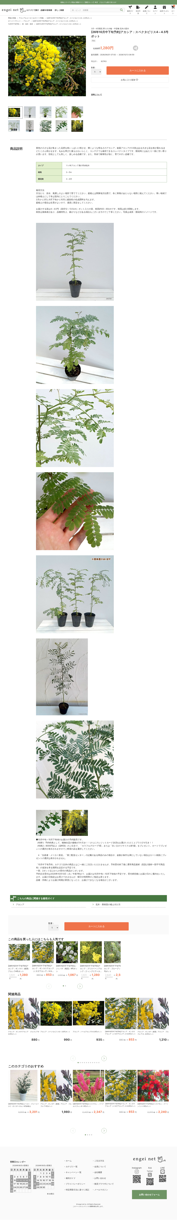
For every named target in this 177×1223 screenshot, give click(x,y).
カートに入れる (137, 70)
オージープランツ (14, 21)
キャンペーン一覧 (73, 1172)
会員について (100, 1166)
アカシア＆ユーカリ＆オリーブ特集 (31, 18)
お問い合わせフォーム (149, 1194)
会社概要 (98, 1172)
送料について (96, 94)
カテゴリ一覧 (71, 1166)
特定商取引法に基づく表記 (77, 1189)
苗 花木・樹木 (27, 24)
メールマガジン (101, 1189)
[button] (80, 986)
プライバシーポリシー (75, 1184)
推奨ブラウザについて (104, 1184)
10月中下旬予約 (13, 24)
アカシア (26, 21)
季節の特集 (12, 18)
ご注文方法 (99, 1160)
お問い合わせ (100, 1178)
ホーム (69, 1160)
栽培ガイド (71, 1178)
